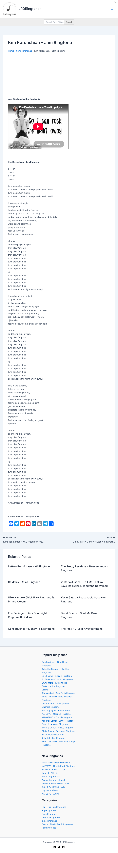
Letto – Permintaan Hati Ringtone (29, 566)
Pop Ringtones (49, 810)
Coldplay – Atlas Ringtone (24, 582)
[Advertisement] (59, 76)
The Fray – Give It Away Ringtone (82, 628)
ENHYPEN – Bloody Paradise (56, 762)
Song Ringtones (24, 51)
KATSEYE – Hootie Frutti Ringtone (58, 766)
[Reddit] (63, 847)
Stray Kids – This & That (53, 769)
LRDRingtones (30, 9)
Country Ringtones (51, 817)
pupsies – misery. (50, 790)
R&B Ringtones (49, 827)
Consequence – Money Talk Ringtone (31, 628)
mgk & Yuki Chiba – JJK (53, 787)
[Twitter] (59, 847)
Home (11, 51)
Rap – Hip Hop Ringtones (54, 807)
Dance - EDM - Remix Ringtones (57, 824)
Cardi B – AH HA (50, 773)
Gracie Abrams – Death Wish (56, 783)
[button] (115, 3)
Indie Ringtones (49, 821)
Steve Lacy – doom (51, 776)
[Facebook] (54, 847)
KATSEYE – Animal (51, 794)
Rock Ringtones (49, 814)
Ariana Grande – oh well (53, 780)
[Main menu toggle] (112, 9)
